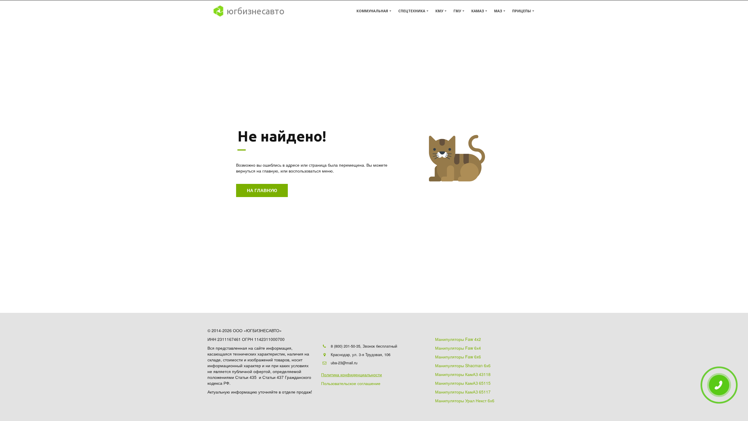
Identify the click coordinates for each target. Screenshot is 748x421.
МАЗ (498, 10)
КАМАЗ (477, 10)
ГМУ (457, 10)
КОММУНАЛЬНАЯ (372, 10)
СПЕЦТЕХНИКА (411, 10)
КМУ (439, 10)
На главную (262, 190)
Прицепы (521, 10)
